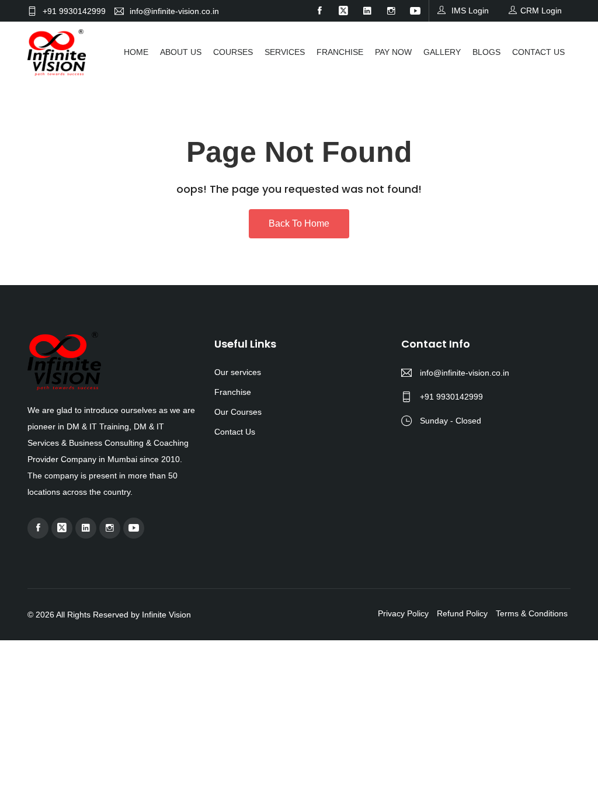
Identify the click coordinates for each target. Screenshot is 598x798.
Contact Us (538, 52)
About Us (180, 52)
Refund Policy (462, 613)
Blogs (486, 52)
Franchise (340, 52)
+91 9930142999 (74, 10)
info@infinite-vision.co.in (174, 10)
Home (136, 52)
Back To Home (299, 223)
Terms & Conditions (532, 613)
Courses (233, 52)
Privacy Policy (403, 613)
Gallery (442, 52)
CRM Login (541, 10)
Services (285, 52)
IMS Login (469, 10)
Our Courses (238, 412)
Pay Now (393, 52)
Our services (237, 372)
